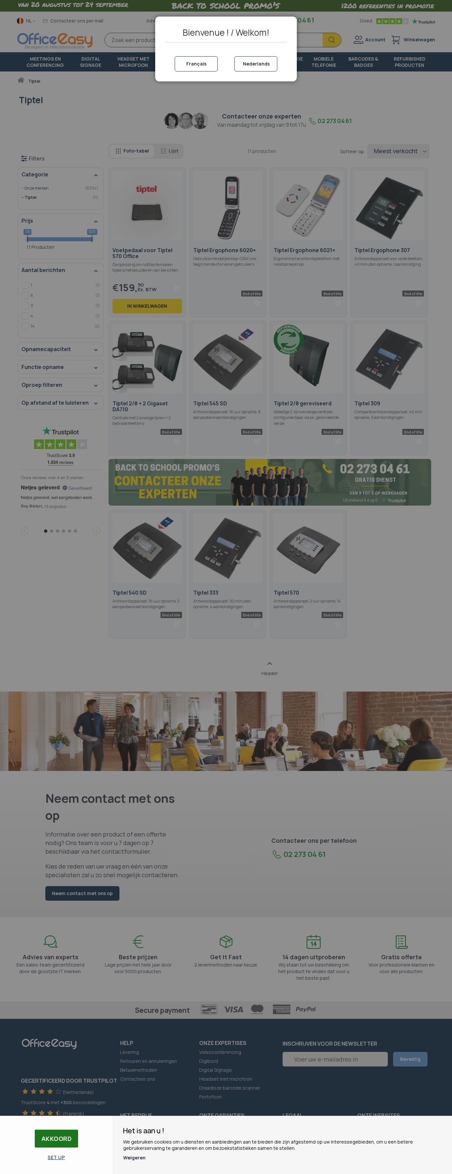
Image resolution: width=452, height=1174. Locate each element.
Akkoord (56, 1139)
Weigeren (134, 1157)
